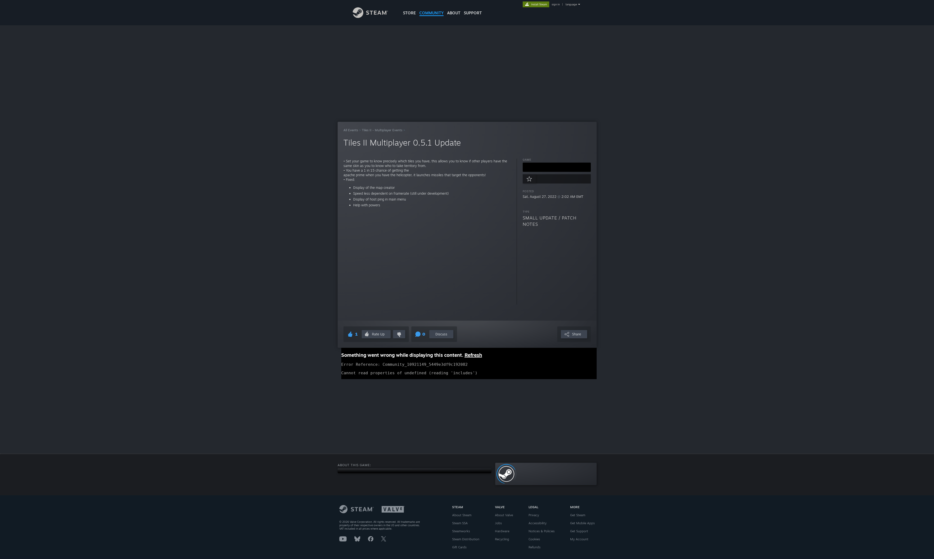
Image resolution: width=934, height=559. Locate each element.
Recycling (502, 539)
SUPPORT (473, 12)
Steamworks (461, 531)
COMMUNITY (431, 12)
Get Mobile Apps (582, 523)
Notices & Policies (542, 531)
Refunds (534, 547)
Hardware (502, 531)
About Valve (504, 515)
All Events (350, 130)
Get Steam (577, 515)
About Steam (461, 515)
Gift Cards (459, 547)
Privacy (534, 515)
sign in (556, 4)
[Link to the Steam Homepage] (370, 17)
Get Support (579, 531)
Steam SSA (460, 523)
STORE (409, 12)
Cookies (534, 539)
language (571, 4)
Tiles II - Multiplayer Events (382, 130)
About (453, 12)
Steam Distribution (465, 539)
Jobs (498, 523)
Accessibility (538, 523)
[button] (557, 167)
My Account (579, 539)
